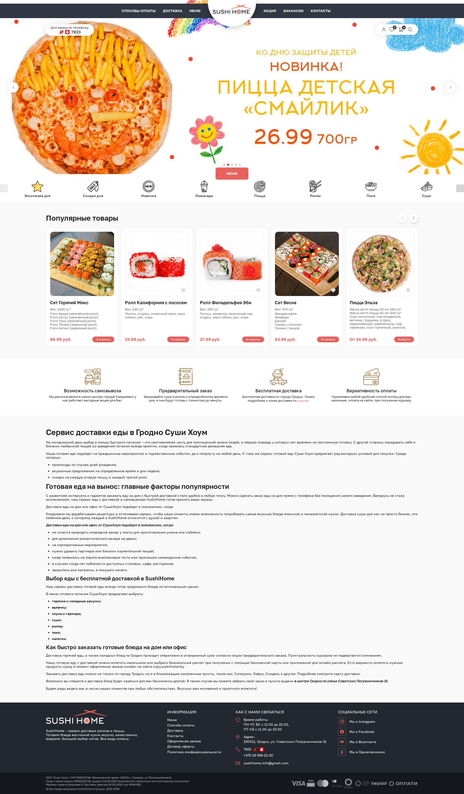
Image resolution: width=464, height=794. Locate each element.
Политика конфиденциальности (194, 752)
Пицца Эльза (363, 302)
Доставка (172, 11)
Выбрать (404, 339)
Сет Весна (285, 302)
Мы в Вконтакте (362, 742)
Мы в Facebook (361, 732)
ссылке (303, 400)
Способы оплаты (139, 11)
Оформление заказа (184, 741)
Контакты (321, 11)
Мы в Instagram (362, 721)
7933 (76, 32)
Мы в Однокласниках (367, 752)
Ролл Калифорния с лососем (156, 302)
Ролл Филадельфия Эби (225, 302)
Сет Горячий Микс (69, 302)
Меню (195, 11)
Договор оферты (181, 746)
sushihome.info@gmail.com (266, 763)
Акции (269, 11)
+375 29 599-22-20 (258, 755)
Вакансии (293, 11)
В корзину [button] (103, 339)
